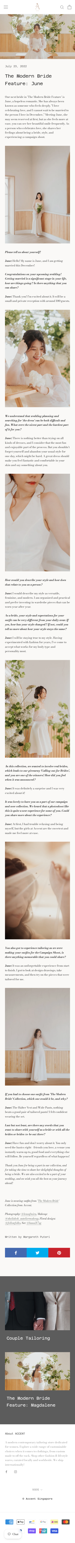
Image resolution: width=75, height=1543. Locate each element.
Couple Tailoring (28, 1338)
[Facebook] (6, 1471)
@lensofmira (28, 1214)
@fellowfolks (12, 1223)
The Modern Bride (48, 1201)
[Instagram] (15, 1471)
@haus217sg (33, 1223)
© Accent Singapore (37, 1498)
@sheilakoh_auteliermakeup (22, 1218)
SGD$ (35, 1489)
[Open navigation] (6, 7)
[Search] (62, 7)
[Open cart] (69, 7)
